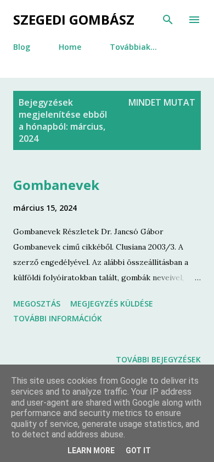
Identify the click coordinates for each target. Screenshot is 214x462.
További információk (57, 318)
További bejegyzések (158, 359)
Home (70, 47)
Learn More (91, 450)
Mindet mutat (161, 102)
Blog (21, 47)
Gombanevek (56, 185)
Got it (138, 450)
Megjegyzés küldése (111, 303)
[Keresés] (167, 19)
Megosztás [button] (36, 303)
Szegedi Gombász (73, 19)
